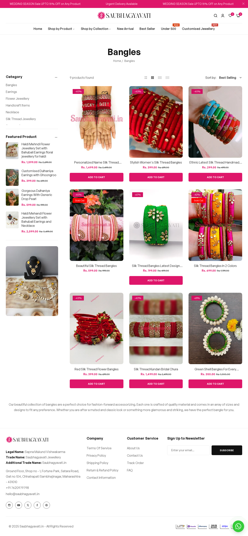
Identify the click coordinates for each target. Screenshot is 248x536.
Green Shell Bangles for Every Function (215, 369)
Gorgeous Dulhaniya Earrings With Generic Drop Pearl (37, 195)
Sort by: (210, 78)
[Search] (215, 15)
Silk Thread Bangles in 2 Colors (215, 266)
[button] (119, 93)
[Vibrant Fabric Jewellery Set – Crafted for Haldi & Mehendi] (32, 281)
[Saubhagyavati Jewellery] (124, 15)
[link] (38, 28)
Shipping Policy (97, 463)
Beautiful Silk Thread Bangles (96, 266)
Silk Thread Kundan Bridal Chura (156, 369)
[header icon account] (222, 15)
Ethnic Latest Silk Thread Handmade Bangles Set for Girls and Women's (215, 163)
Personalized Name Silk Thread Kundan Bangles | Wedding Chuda (96, 163)
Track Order (135, 463)
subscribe (227, 450)
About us (133, 448)
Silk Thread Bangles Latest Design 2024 (156, 266)
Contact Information (101, 478)
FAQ (130, 470)
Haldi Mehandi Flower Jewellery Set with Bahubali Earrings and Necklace (37, 219)
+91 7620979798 (17, 488)
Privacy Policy (96, 455)
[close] (243, 4)
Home (117, 60)
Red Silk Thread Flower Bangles (97, 369)
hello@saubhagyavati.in (23, 494)
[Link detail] (9, 505)
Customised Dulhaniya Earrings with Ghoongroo (39, 173)
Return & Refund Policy (102, 470)
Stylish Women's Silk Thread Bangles (156, 163)
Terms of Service (99, 448)
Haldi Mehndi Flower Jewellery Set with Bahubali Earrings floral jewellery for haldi (37, 150)
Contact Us (135, 455)
